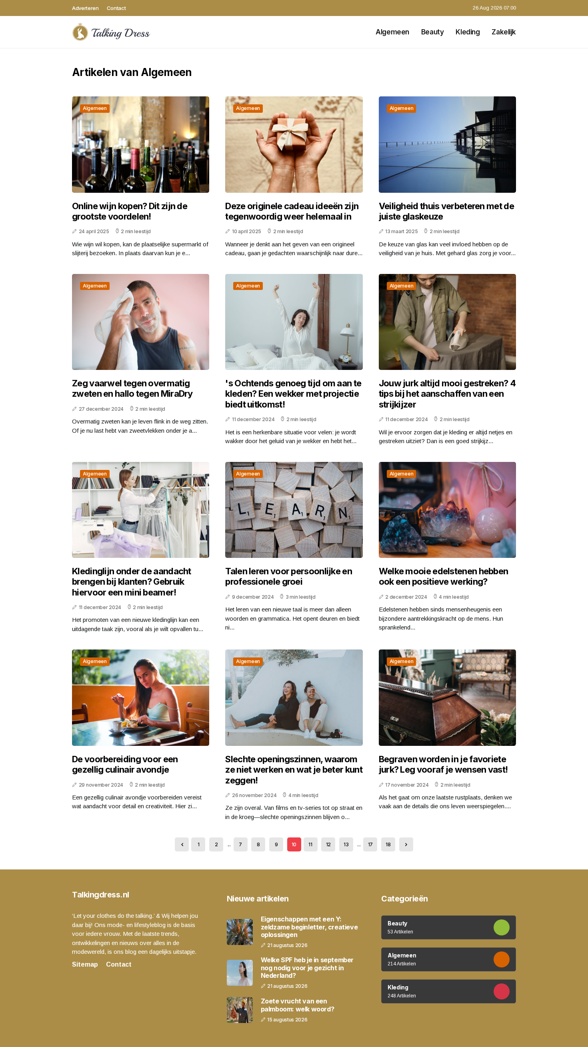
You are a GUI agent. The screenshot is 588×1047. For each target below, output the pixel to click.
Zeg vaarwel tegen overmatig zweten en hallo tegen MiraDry (132, 388)
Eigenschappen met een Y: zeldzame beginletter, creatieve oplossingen (309, 926)
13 (346, 844)
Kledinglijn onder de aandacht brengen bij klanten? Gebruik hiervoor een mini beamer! (131, 581)
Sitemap (85, 964)
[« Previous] (182, 844)
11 (310, 844)
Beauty (432, 32)
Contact (116, 8)
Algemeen (392, 32)
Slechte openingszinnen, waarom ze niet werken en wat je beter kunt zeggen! (293, 769)
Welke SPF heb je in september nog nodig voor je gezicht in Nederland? (307, 967)
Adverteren (85, 8)
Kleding (468, 32)
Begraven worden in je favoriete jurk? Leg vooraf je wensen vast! (443, 764)
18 (388, 844)
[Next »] (406, 844)
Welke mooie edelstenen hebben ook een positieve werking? (443, 576)
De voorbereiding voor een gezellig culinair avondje (125, 764)
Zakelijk (504, 32)
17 (370, 844)
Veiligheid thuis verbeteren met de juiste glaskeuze (446, 211)
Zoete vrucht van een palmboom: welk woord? (297, 1005)
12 (328, 844)
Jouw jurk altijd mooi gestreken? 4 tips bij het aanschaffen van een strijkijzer (447, 394)
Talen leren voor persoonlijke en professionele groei (288, 576)
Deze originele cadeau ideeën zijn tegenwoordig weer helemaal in (291, 211)
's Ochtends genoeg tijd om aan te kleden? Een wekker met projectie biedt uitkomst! (293, 394)
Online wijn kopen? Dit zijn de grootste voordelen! (129, 211)
